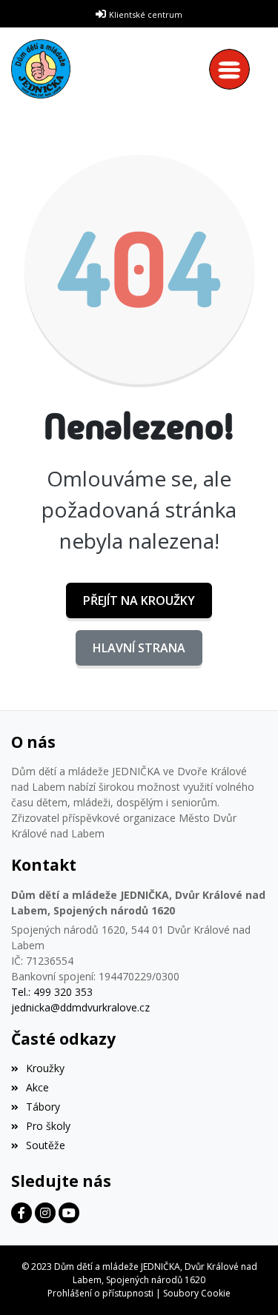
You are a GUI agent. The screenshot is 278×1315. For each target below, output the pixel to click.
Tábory (43, 1107)
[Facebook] (21, 1212)
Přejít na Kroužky (139, 600)
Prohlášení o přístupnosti (100, 1293)
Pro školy (48, 1126)
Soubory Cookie (197, 1293)
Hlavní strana (139, 648)
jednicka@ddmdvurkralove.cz (80, 1007)
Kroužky (45, 1068)
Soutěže (45, 1145)
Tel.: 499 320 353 (52, 992)
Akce (37, 1087)
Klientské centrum (145, 14)
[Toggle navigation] (233, 69)
